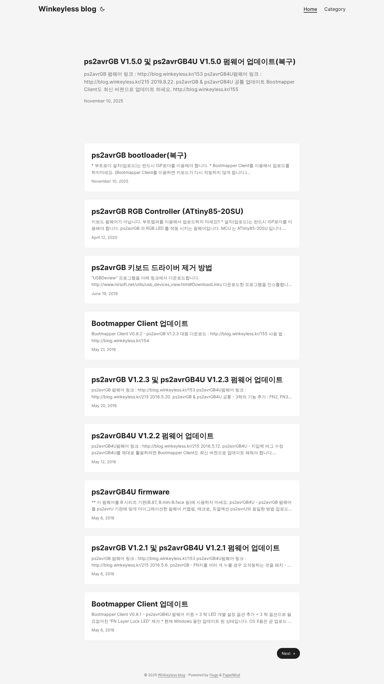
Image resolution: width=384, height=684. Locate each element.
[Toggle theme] (102, 9)
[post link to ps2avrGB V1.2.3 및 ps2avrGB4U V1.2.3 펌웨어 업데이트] (192, 392)
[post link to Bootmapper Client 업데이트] (192, 336)
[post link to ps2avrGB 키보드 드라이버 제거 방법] (192, 280)
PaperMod (231, 675)
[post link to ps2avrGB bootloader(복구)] (192, 167)
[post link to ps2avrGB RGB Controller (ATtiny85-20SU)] (192, 223)
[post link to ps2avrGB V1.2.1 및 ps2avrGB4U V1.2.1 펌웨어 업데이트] (192, 560)
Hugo (213, 675)
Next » (288, 653)
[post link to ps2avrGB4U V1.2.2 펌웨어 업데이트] (192, 448)
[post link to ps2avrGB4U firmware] (192, 504)
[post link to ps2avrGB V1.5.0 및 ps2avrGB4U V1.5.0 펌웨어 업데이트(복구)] (192, 80)
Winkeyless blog (67, 9)
